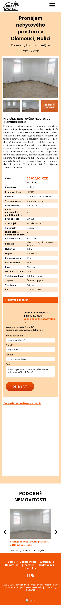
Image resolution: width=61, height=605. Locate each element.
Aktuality (45, 561)
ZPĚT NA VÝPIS (31, 51)
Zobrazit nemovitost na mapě (22, 403)
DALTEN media (35, 587)
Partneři (30, 565)
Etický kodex (46, 565)
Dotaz (9, 364)
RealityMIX (30, 590)
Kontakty (30, 568)
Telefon (10, 354)
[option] (30, 536)
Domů (11, 561)
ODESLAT (20, 386)
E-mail (9, 345)
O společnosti (27, 561)
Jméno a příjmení (14, 335)
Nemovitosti (12, 565)
